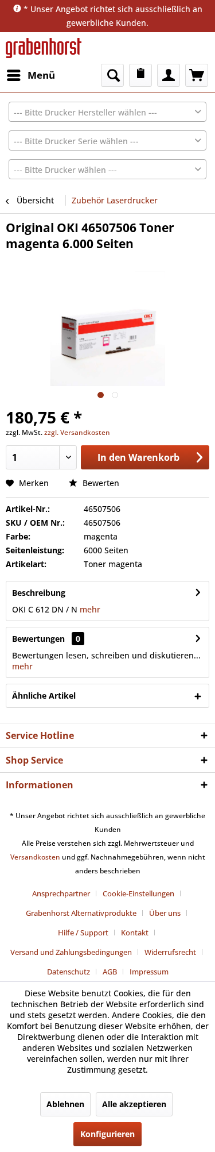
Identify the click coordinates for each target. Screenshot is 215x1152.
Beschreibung (38, 592)
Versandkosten (35, 857)
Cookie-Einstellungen (138, 893)
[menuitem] (30, 75)
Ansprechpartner (61, 893)
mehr (88, 609)
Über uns (165, 913)
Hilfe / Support (83, 932)
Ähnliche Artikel (44, 695)
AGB (110, 971)
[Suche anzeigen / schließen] (112, 75)
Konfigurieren (107, 1133)
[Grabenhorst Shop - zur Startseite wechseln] (43, 48)
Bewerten (99, 482)
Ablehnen (65, 1104)
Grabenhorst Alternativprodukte (81, 913)
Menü (41, 75)
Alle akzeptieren (134, 1104)
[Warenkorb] (196, 75)
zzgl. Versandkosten (77, 432)
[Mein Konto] (168, 75)
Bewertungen (38, 638)
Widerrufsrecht (170, 952)
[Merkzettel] (140, 75)
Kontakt (134, 932)
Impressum (149, 971)
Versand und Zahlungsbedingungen (71, 952)
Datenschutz (68, 971)
